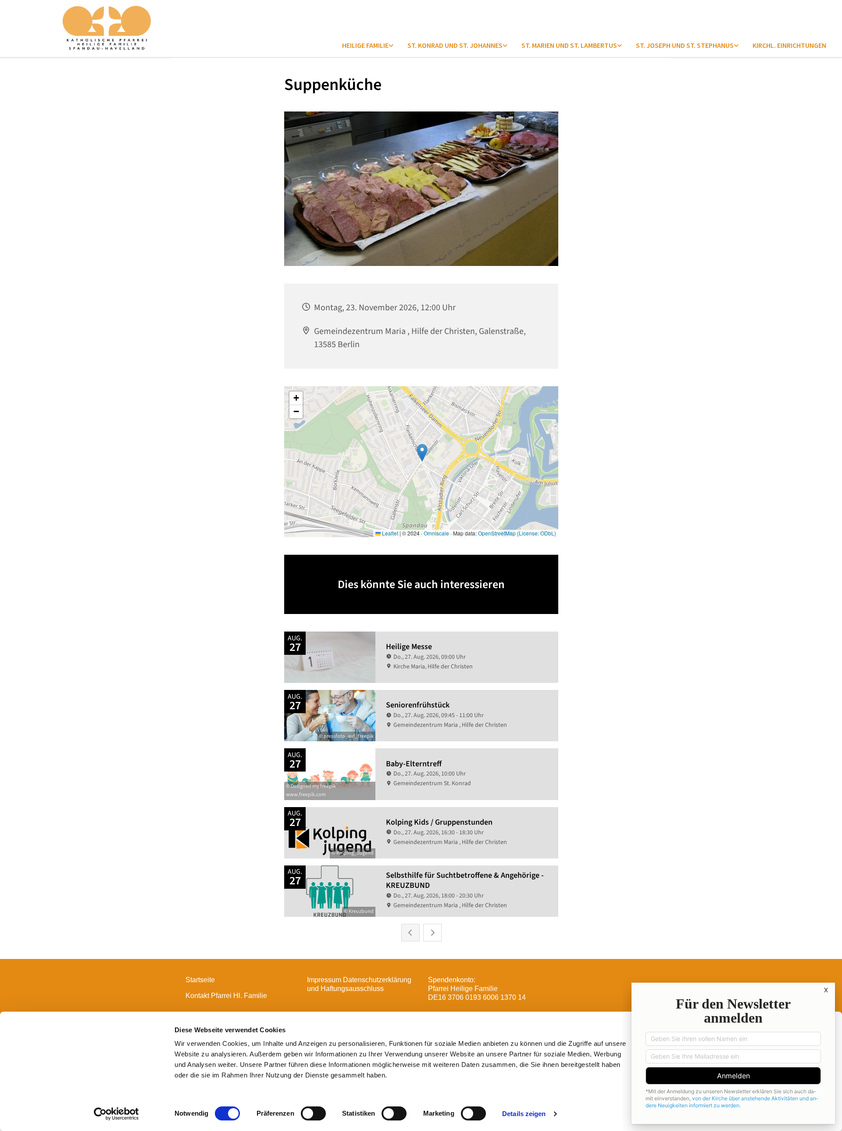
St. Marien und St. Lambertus (569, 45)
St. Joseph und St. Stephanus (685, 45)
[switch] (313, 1113)
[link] (367, 45)
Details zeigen (524, 1113)
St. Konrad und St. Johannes (455, 45)
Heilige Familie (365, 45)
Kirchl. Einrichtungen (789, 45)
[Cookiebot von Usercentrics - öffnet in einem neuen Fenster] (116, 1113)
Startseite (200, 980)
